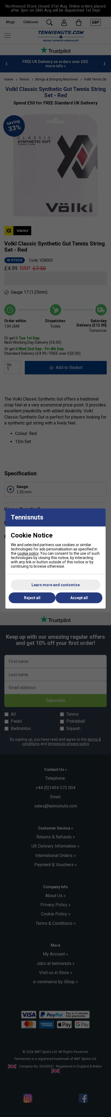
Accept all (79, 598)
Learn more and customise (56, 585)
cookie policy (28, 553)
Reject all (32, 598)
